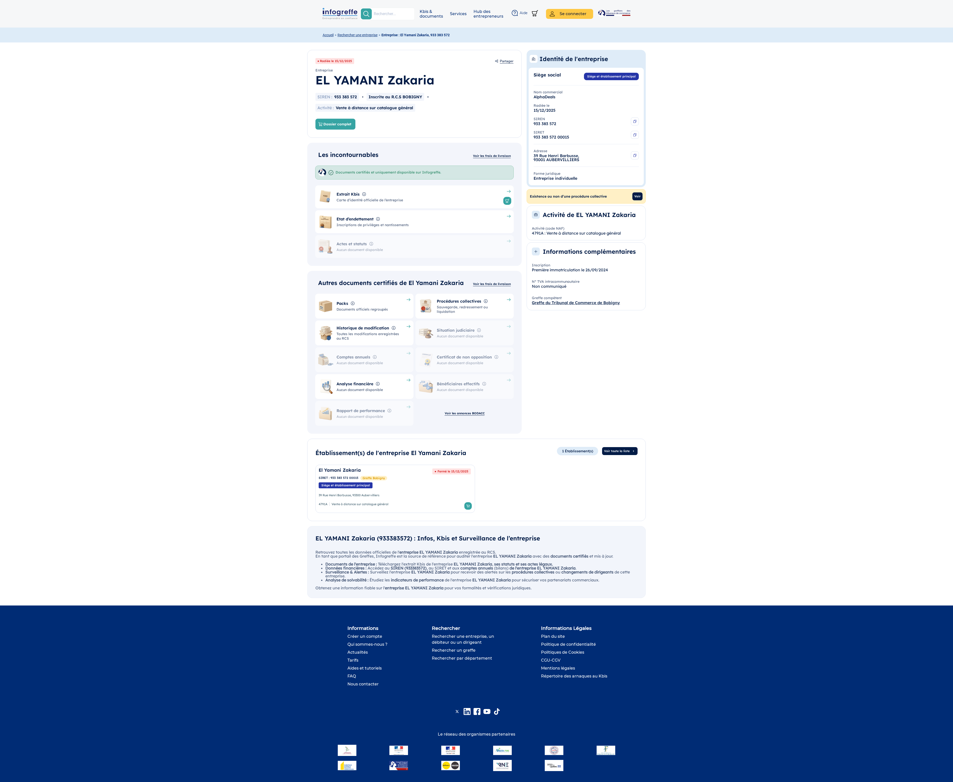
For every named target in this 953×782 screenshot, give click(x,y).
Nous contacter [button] (363, 684)
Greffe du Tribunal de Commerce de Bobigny (576, 302)
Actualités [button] (357, 652)
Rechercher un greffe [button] (454, 650)
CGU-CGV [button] (550, 660)
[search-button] (366, 13)
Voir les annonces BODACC (465, 413)
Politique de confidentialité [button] (568, 644)
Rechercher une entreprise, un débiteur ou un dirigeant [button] (463, 639)
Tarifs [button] (352, 660)
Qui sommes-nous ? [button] (367, 644)
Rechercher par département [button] (462, 658)
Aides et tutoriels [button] (364, 668)
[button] (431, 14)
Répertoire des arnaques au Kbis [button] (574, 676)
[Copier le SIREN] (635, 121)
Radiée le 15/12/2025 (336, 61)
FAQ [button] (351, 676)
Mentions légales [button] (558, 668)
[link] (395, 489)
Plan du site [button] (553, 636)
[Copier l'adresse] (635, 155)
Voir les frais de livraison (492, 156)
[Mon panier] (535, 13)
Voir (637, 196)
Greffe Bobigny (374, 478)
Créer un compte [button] (364, 636)
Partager (506, 61)
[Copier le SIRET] (635, 135)
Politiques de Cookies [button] (562, 652)
